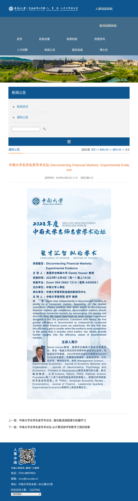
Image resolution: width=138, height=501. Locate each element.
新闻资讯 (22, 106)
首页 (19, 39)
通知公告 (22, 117)
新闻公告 (49, 49)
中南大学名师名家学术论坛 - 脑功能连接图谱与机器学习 (52, 420)
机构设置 (44, 39)
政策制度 (72, 39)
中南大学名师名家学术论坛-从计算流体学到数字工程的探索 (54, 427)
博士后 (104, 49)
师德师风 (99, 39)
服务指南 (77, 49)
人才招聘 (22, 49)
